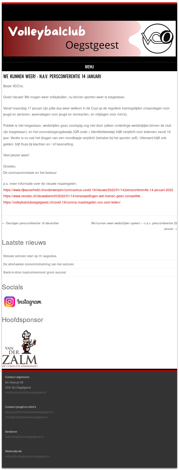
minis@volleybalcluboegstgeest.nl (26, 417)
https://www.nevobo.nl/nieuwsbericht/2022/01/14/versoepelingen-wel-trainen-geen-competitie (71, 195)
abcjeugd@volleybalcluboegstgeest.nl (29, 412)
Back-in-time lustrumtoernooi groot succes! (34, 272)
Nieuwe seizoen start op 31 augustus (29, 256)
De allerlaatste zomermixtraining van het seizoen (38, 264)
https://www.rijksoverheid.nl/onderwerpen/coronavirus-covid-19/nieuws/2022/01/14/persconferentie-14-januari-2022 (88, 189)
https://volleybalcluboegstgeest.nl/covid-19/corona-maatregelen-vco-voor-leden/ (61, 202)
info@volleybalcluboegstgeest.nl (25, 392)
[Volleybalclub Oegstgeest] (89, 55)
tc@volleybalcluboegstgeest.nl (24, 436)
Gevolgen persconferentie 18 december (30, 223)
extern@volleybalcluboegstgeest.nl (27, 456)
